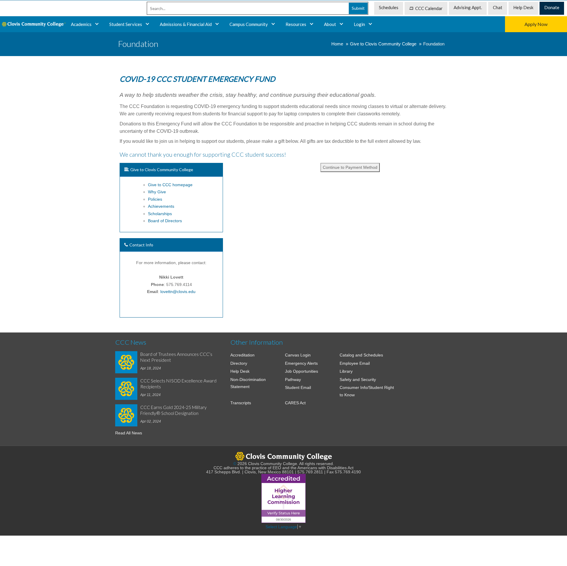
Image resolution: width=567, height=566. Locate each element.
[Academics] (147, 24)
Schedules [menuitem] (388, 7)
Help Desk (240, 371)
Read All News (128, 433)
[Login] (370, 24)
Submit (358, 8)
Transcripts (240, 402)
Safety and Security (358, 379)
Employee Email (355, 363)
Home (337, 43)
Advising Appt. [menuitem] (468, 7)
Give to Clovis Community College (383, 43)
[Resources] (312, 24)
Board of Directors (165, 220)
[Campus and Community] (273, 24)
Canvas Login (298, 355)
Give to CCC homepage (170, 184)
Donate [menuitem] (551, 7)
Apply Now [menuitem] (536, 24)
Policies (155, 199)
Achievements (161, 206)
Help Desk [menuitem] (523, 7)
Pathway (293, 379)
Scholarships (160, 213)
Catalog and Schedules (361, 355)
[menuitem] (33, 24)
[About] (341, 24)
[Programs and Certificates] (97, 24)
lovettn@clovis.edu (177, 291)
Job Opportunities (301, 371)
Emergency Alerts (301, 363)
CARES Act (295, 402)
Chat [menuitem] (497, 7)
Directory (238, 363)
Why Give (157, 191)
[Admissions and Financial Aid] (217, 24)
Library (346, 371)
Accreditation (242, 355)
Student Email (298, 387)
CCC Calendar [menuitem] (429, 8)
